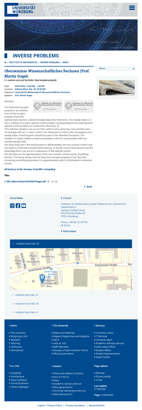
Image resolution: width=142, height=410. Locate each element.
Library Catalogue (20, 386)
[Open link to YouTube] (24, 206)
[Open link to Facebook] (18, 206)
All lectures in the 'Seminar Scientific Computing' (29, 169)
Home (14, 325)
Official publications (63, 353)
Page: (97, 395)
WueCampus (17, 376)
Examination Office (105, 346)
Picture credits (103, 376)
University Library (105, 332)
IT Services (101, 336)
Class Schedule (19, 380)
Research (16, 339)
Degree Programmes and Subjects (71, 336)
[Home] (5, 62)
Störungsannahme (62, 387)
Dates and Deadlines (64, 332)
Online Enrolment (19, 383)
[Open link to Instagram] (12, 206)
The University (18, 332)
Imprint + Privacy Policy (50, 405)
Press (56, 380)
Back (89, 186)
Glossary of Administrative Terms (70, 350)
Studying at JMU (19, 336)
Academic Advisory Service (110, 343)
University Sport (104, 339)
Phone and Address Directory (68, 373)
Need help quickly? (62, 394)
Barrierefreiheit (96, 405)
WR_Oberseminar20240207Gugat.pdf (27, 181)
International (17, 350)
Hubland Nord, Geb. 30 (25, 89)
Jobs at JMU (59, 343)
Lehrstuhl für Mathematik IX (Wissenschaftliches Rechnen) (42, 92)
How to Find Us (61, 376)
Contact (67, 198)
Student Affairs (103, 350)
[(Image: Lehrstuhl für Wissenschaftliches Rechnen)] (79, 111)
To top (99, 380)
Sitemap (100, 373)
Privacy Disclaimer (75, 405)
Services (100, 325)
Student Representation (108, 353)
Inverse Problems (36, 55)
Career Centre (103, 357)
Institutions (16, 346)
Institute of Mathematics (23, 62)
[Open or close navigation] (132, 8)
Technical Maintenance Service (69, 390)
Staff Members (61, 346)
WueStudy (16, 373)
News (65, 62)
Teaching (15, 343)
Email (67, 225)
